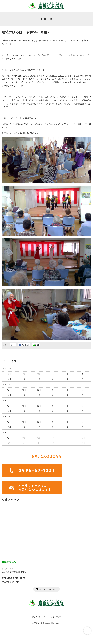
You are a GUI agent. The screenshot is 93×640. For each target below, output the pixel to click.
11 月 (24, 390)
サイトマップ (56, 617)
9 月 (54, 390)
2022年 (8, 432)
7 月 (83, 374)
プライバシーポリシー (40, 617)
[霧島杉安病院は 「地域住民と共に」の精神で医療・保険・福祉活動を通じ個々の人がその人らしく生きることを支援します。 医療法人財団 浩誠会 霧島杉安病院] (46, 5)
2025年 (8, 384)
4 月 (39, 379)
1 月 (83, 379)
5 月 (24, 379)
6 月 (9, 379)
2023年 (8, 416)
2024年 (8, 400)
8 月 (68, 374)
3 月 (54, 379)
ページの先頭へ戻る (48, 589)
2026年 (8, 368)
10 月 (39, 390)
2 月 (68, 379)
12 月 (9, 390)
